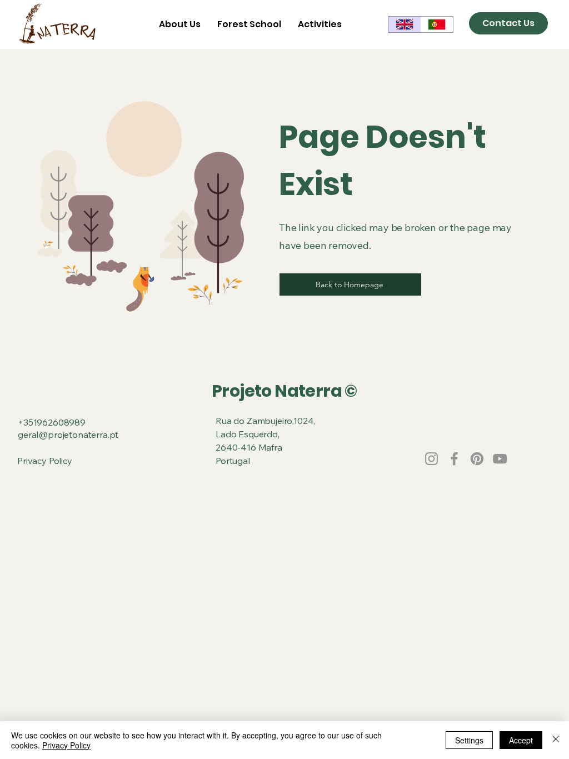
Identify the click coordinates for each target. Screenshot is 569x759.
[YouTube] (499, 458)
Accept (521, 740)
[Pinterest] (477, 458)
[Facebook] (454, 458)
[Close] (555, 740)
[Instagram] (431, 458)
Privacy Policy (44, 460)
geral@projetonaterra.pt (68, 434)
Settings (469, 740)
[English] (404, 24)
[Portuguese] (437, 24)
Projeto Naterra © (284, 391)
